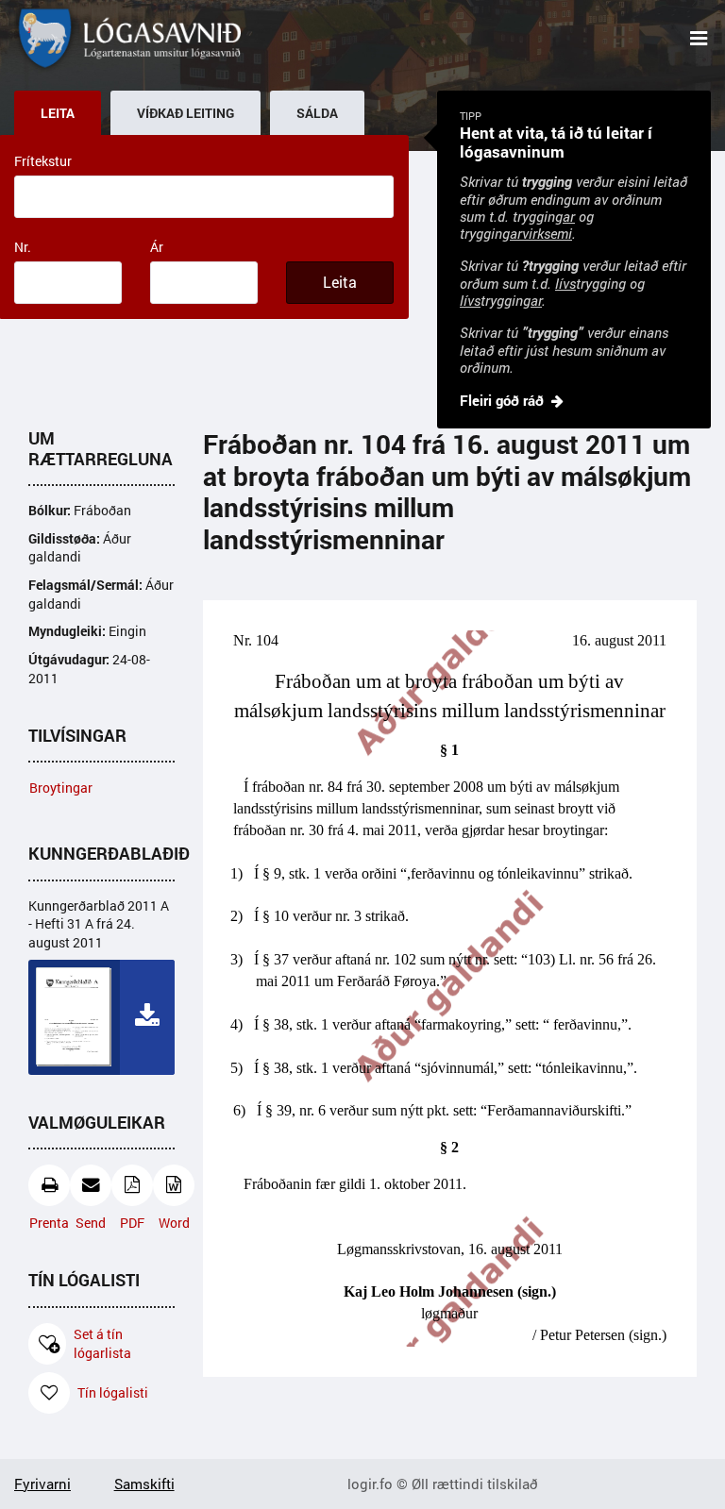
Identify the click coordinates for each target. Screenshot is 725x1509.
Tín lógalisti (112, 1392)
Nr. (22, 247)
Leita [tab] (58, 113)
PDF (132, 1223)
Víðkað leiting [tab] (185, 113)
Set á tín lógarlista (102, 1343)
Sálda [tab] (317, 113)
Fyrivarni (42, 1483)
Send (91, 1223)
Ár (156, 247)
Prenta (49, 1223)
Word (174, 1223)
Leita (340, 282)
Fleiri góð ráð (502, 400)
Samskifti (144, 1483)
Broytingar (61, 787)
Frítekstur (43, 161)
